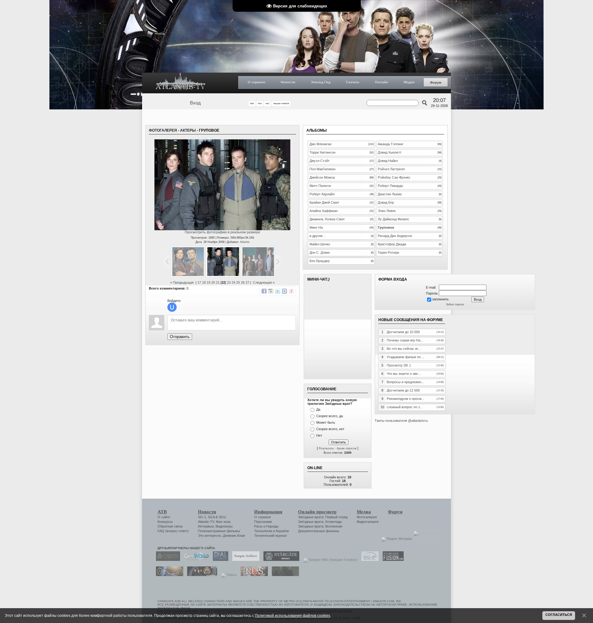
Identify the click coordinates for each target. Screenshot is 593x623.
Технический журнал (270, 535)
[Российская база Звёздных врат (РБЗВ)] (200, 575)
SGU (222, 517)
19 (208, 282)
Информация (268, 511)
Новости (288, 82)
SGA (211, 517)
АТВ (162, 511)
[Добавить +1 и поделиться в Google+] (270, 291)
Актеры (188, 130)
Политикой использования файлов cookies (292, 615)
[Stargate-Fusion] (392, 560)
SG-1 (202, 517)
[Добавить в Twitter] (277, 291)
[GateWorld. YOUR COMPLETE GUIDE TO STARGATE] (195, 560)
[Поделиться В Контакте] (284, 291)
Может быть (325, 422)
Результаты (326, 448)
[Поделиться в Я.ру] (291, 291)
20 (213, 282)
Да (318, 409)
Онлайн (381, 82)
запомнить (440, 299)
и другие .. (317, 236)
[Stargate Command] (166, 560)
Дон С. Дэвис (319, 252)
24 (233, 282)
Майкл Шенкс (319, 244)
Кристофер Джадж (392, 244)
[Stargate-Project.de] (368, 560)
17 (199, 282)
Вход (195, 102)
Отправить (180, 336)
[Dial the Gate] (219, 560)
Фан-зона (223, 521)
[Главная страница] (180, 83)
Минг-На (316, 227)
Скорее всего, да (329, 416)
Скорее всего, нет (330, 429)
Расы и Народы (266, 526)
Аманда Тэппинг (390, 144)
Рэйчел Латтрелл (391, 169)
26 (243, 282)
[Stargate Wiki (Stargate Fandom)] (328, 560)
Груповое (386, 227)
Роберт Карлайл (321, 194)
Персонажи (263, 521)
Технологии (263, 531)
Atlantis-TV (206, 521)
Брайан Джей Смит (324, 202)
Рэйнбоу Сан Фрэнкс (394, 177)
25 (238, 282)
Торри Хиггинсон (322, 152)
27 (247, 282)
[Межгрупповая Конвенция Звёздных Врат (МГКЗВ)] (168, 575)
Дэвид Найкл (388, 161)
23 (229, 282)
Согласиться (558, 615)
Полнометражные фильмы (219, 531)
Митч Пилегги (320, 186)
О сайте (164, 517)
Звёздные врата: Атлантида (320, 521)
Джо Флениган (320, 144)
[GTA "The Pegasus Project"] (284, 575)
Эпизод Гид (320, 82)
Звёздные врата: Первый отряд (322, 517)
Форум (435, 82)
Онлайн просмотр (317, 511)
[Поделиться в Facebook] (264, 291)
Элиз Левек (387, 211)
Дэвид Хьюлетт (390, 152)
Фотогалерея (163, 130)
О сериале (256, 82)
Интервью (206, 526)
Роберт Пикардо (390, 186)
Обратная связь (170, 526)
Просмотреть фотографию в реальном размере (222, 232)
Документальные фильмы (318, 531)
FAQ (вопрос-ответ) (173, 531)
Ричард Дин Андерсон (395, 236)
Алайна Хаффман (323, 211)
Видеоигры (224, 526)
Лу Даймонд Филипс (393, 219)
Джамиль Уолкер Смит (327, 219)
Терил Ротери (388, 252)
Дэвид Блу (386, 202)
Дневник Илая (234, 535)
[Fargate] (253, 575)
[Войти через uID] (172, 307)
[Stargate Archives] (244, 560)
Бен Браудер (319, 261)
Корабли (282, 531)
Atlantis (245, 242)
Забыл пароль (455, 304)
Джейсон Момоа (322, 177)
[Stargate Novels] (279, 560)
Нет (319, 435)
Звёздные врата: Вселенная (320, 526)
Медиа (409, 82)
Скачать (353, 82)
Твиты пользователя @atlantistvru (401, 420)
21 (218, 282)
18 (204, 282)
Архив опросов (346, 448)
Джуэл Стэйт (319, 161)
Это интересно (209, 535)
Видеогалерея (368, 521)
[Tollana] (227, 575)
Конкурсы (165, 521)
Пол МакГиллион (322, 169)
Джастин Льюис (390, 194)
